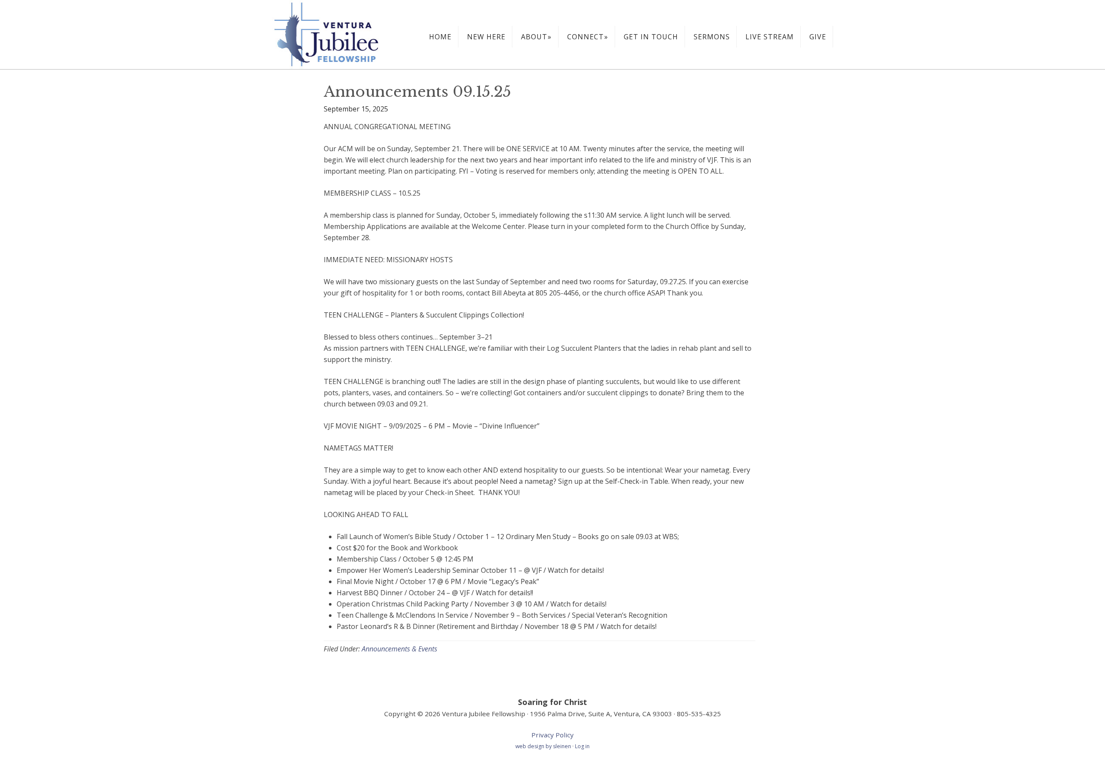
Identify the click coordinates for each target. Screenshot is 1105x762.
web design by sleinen (543, 746)
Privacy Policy (552, 734)
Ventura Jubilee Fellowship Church (336, 34)
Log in (582, 746)
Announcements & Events (399, 649)
